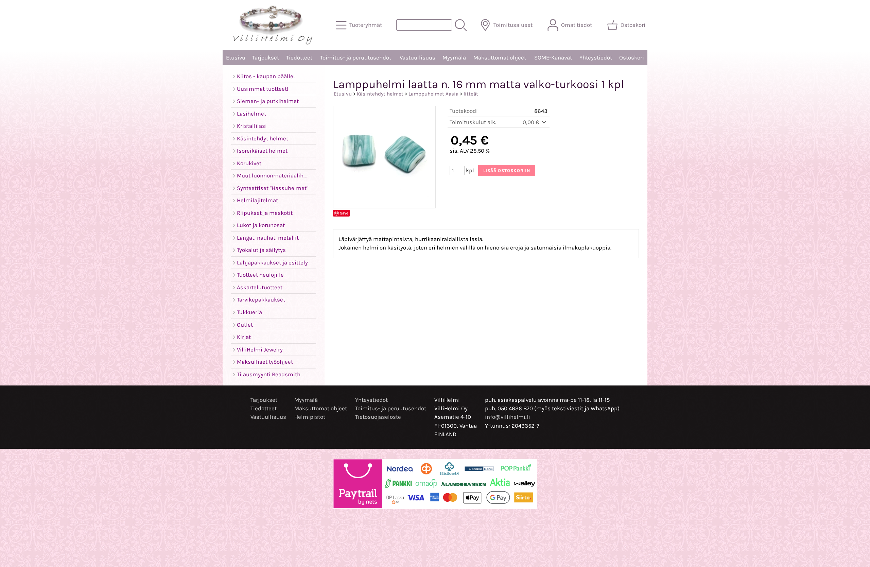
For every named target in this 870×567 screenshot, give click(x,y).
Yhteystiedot (595, 57)
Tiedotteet (299, 57)
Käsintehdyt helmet (380, 94)
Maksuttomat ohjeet (499, 57)
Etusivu (235, 57)
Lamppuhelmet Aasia (433, 94)
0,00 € (531, 122)
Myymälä (454, 57)
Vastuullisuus (417, 57)
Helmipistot (309, 417)
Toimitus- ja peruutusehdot (355, 57)
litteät (471, 94)
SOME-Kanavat (553, 57)
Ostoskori (631, 57)
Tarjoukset (265, 57)
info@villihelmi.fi (507, 417)
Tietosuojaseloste (378, 417)
